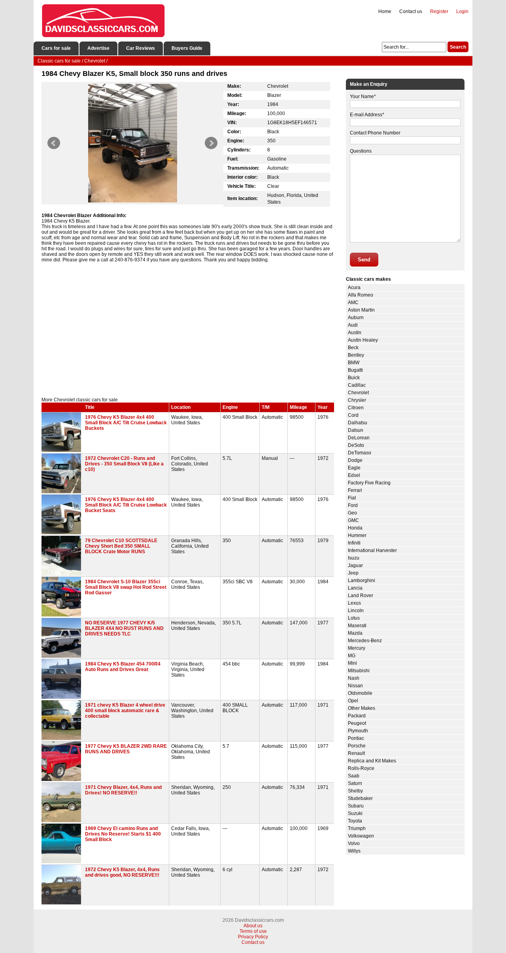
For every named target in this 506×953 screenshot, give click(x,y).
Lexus (354, 603)
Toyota (355, 821)
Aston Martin (361, 310)
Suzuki (355, 813)
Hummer (357, 535)
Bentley (356, 355)
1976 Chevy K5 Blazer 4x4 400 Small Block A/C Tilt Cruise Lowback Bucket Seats (126, 505)
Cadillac (357, 385)
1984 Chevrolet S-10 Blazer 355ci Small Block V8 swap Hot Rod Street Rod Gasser (125, 587)
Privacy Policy (253, 937)
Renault (356, 753)
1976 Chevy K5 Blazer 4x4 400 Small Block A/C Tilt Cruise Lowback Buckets (126, 422)
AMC (353, 302)
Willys (354, 851)
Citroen (356, 407)
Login (462, 11)
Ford (353, 505)
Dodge (355, 460)
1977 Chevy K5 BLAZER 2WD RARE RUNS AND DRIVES (126, 748)
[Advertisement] (188, 329)
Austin (354, 332)
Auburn (356, 317)
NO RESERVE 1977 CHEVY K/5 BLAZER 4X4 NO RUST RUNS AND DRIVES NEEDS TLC (124, 628)
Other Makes (361, 708)
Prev (53, 143)
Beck (353, 347)
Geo (352, 513)
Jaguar (355, 565)
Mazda (355, 633)
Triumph (357, 828)
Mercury (356, 648)
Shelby (355, 791)
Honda (355, 528)
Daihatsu (357, 422)
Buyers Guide (187, 48)
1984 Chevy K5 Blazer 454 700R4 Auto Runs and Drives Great (122, 666)
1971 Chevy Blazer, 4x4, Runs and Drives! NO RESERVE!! (123, 790)
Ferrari (355, 490)
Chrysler (357, 400)
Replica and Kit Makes (372, 761)
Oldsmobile (360, 693)
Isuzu (353, 558)
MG (351, 655)
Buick (354, 377)
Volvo (354, 843)
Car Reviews (140, 48)
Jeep (353, 573)
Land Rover (360, 595)
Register (439, 11)
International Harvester (372, 550)
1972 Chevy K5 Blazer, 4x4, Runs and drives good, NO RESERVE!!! (122, 872)
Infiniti (354, 543)
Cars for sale (56, 48)
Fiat (352, 498)
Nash (353, 678)
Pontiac (356, 738)
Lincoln (356, 610)
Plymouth (358, 731)
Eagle (354, 468)
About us (253, 925)
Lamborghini (361, 580)
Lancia (355, 588)
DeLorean (359, 438)
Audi (353, 325)
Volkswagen (361, 836)
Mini (352, 663)
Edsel (354, 475)
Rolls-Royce (361, 768)
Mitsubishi (359, 670)
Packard (357, 716)
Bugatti (355, 370)
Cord (353, 415)
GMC (353, 520)
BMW (353, 362)
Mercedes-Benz (365, 640)
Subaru (356, 806)
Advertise (98, 48)
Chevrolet (358, 392)
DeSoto (356, 445)
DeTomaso (359, 453)
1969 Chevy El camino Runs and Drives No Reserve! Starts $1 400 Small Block (123, 834)
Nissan (355, 685)
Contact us (410, 11)
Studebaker (360, 798)
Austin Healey (363, 340)
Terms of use (253, 931)
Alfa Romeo (360, 295)
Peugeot (357, 723)
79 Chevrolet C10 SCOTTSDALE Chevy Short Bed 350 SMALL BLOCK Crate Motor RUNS (121, 546)
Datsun (355, 430)
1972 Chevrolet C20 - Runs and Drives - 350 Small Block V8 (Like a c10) (124, 464)
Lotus (354, 618)
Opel (353, 700)
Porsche (357, 746)
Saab (353, 776)
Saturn (355, 783)
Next (211, 143)
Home (384, 11)
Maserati (357, 625)
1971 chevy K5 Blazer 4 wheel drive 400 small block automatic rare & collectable (125, 710)
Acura (354, 287)
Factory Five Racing (369, 483)
